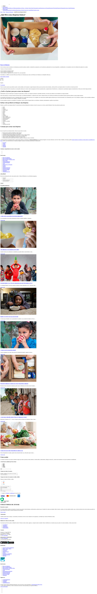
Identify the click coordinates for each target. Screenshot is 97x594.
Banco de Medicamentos (14, 8)
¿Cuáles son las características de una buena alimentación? (11, 216)
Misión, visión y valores (7, 548)
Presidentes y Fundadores (7, 553)
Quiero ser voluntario (4, 518)
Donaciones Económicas (11, 10)
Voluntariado (5, 10)
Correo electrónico (6, 180)
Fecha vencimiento (3, 487)
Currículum (5, 550)
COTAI (4, 552)
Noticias (4, 166)
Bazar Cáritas (5, 160)
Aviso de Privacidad (4, 586)
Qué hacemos (5, 7)
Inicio (1, 12)
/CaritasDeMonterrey (6, 579)
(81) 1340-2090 (5, 538)
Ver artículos (2, 85)
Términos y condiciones (10, 493)
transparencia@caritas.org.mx (37, 584)
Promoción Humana (60, 8)
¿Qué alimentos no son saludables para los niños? (9, 249)
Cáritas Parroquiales (34, 8)
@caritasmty (5, 580)
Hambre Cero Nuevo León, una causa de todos (9, 316)
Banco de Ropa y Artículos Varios (25, 8)
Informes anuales (6, 551)
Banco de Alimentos (6, 8)
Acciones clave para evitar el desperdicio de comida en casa (11, 450)
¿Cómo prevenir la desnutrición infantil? (8, 350)
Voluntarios (73, 8)
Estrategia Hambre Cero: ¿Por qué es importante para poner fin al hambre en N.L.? (16, 283)
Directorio (4, 555)
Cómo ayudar (5, 9)
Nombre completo (3, 473)
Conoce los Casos (27, 10)
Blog (4, 12)
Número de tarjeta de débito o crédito (7, 479)
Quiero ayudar (3, 502)
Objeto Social (5, 549)
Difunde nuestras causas (35, 10)
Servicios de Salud (67, 8)
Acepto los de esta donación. (11, 493)
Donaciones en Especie (20, 10)
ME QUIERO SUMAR (4, 76)
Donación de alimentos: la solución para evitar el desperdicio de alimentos (14, 383)
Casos (39, 8)
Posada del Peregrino (53, 8)
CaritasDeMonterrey (6, 582)
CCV (1, 491)
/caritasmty (5, 581)
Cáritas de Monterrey (6, 161)
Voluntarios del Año (6, 171)
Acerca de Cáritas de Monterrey (8, 547)
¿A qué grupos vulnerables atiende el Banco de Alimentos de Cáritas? (13, 417)
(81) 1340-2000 (5, 535)
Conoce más (2, 220)
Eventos (4, 165)
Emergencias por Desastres (44, 8)
